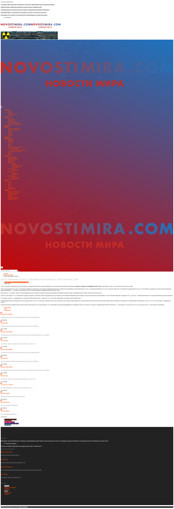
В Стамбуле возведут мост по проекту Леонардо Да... (17, 387)
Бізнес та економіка (13, 129)
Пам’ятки (10, 196)
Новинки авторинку (13, 158)
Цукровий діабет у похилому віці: (11, 477)
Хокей (9, 184)
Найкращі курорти (12, 199)
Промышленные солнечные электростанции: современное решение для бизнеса (25, 9)
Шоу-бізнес (11, 139)
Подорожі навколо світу (14, 191)
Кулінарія (10, 161)
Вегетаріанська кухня (17, 165)
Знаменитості (11, 176)
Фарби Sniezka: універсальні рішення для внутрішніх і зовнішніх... (20, 326)
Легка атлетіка (11, 188)
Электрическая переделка (9, 414)
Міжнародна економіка (14, 128)
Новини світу (11, 120)
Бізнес (6, 127)
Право (9, 131)
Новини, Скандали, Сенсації (15, 124)
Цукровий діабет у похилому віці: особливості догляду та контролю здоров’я (23, 12)
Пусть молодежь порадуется (9, 405)
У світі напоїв (15, 167)
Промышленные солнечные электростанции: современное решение (21, 470)
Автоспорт (10, 187)
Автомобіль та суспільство (15, 151)
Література (10, 141)
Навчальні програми (13, 148)
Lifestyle (7, 155)
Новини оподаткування (14, 122)
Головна (7, 110)
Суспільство (8, 138)
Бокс (9, 186)
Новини (6, 117)
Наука (9, 144)
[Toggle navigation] (1, 106)
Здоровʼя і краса (12, 157)
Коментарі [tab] (7, 310)
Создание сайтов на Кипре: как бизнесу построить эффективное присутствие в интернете (28, 4)
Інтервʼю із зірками (12, 178)
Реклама (10, 112)
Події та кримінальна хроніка (15, 147)
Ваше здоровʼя (12, 163)
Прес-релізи (11, 118)
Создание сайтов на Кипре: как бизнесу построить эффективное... (20, 317)
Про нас (10, 111)
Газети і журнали (12, 168)
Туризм (6, 190)
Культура (10, 142)
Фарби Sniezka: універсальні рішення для (13, 462)
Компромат (14, 170)
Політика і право (24, 282)
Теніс (9, 181)
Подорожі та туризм (13, 197)
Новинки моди (11, 160)
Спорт (6, 180)
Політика (7, 125)
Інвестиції (10, 134)
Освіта (9, 145)
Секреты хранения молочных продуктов (13, 396)
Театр (9, 152)
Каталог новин (12, 121)
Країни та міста (12, 194)
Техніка (6, 137)
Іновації (10, 135)
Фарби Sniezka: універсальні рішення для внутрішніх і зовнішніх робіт (21, 7)
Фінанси (10, 132)
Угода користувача (13, 114)
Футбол (10, 183)
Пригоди (10, 154)
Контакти (10, 115)
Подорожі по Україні (13, 193)
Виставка (10, 171)
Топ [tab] (5, 308)
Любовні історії (15, 177)
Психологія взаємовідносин (19, 150)
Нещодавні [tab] (7, 307)
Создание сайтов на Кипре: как (10, 455)
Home (6, 273)
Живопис (14, 173)
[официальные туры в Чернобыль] (29, 39)
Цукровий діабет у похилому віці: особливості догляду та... (18, 343)
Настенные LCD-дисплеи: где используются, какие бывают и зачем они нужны (24, 15)
